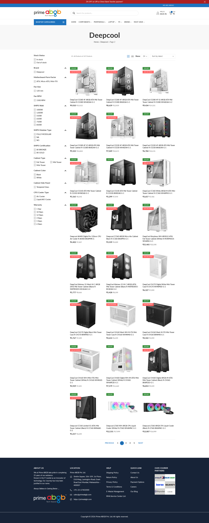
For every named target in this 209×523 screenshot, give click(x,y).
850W (39, 125)
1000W (40, 110)
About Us (134, 477)
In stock (40, 60)
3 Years (39, 218)
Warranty (38, 205)
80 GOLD (40, 153)
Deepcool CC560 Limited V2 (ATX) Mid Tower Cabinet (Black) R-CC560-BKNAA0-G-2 (85, 428)
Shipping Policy (112, 473)
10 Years (40, 212)
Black (39, 175)
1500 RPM (41, 100)
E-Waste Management (115, 491)
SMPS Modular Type (42, 130)
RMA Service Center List (116, 496)
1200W (40, 113)
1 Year (39, 209)
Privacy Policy (112, 482)
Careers (134, 487)
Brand (36, 68)
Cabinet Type (39, 158)
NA (38, 137)
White (39, 178)
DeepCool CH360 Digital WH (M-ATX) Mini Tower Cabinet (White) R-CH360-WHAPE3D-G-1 (122, 380)
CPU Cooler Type (41, 192)
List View (132, 56)
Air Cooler (41, 196)
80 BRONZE (41, 150)
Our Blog (134, 491)
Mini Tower (41, 165)
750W (39, 122)
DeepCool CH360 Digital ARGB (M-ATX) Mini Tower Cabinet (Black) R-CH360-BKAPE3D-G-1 (158, 380)
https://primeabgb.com (83, 499)
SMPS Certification (42, 146)
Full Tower (41, 162)
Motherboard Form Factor (45, 77)
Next (140, 443)
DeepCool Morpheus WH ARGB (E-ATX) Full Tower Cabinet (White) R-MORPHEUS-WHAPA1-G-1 (159, 239)
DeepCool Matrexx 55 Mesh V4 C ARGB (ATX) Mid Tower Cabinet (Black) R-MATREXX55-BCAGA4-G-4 (85, 287)
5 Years (39, 221)
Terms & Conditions (114, 487)
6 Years (39, 224)
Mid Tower (57, 162)
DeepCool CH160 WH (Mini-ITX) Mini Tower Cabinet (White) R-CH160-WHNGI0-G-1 (86, 380)
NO (38, 140)
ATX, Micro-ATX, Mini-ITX (47, 81)
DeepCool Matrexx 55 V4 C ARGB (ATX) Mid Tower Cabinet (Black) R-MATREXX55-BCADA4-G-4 (122, 287)
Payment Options (137, 482)
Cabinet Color (40, 171)
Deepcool (104, 42)
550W (39, 116)
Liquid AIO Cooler (44, 199)
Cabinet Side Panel (42, 183)
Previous (109, 443)
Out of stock (42, 63)
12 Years (40, 215)
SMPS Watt (39, 106)
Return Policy (111, 477)
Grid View (128, 56)
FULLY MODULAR (44, 134)
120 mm (40, 91)
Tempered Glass (43, 187)
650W (39, 119)
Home (96, 42)
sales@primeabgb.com (82, 495)
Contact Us (135, 473)
